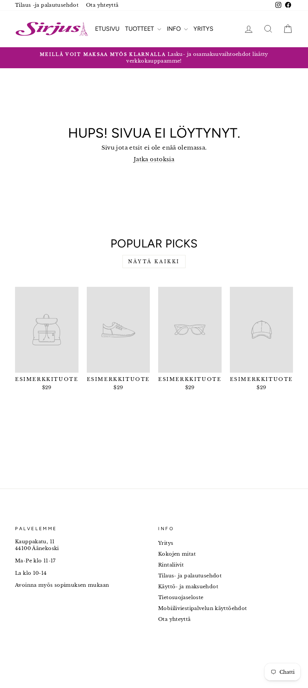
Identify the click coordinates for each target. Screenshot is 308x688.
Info (174, 28)
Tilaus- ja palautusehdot (190, 576)
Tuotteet (140, 28)
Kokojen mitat (177, 554)
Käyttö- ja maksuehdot (188, 586)
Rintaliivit (171, 565)
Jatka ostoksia (154, 159)
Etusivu (107, 28)
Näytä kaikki (154, 261)
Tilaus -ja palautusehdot (47, 5)
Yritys (203, 28)
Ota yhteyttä (102, 5)
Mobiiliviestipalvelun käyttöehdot (202, 608)
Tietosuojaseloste (180, 597)
